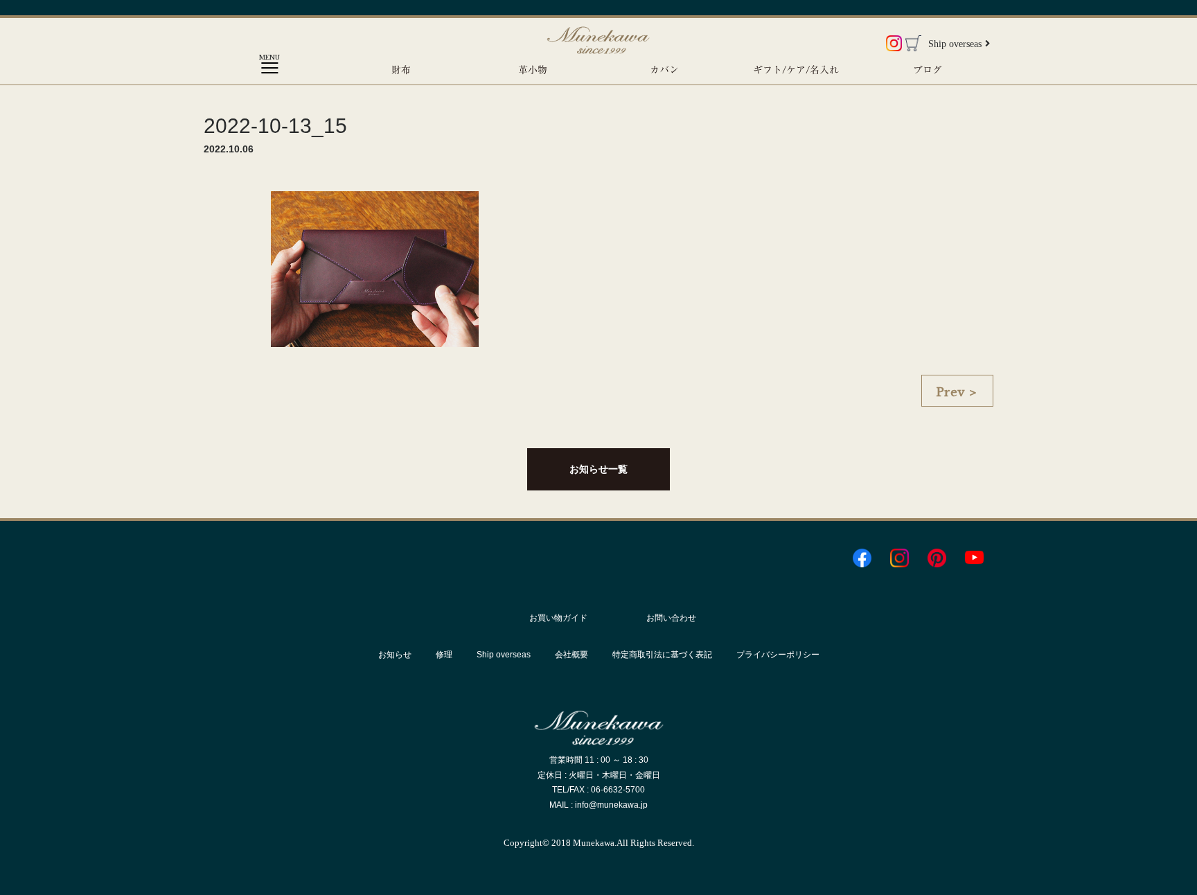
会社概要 (571, 654)
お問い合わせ (671, 618)
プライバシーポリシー (777, 654)
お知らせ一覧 (598, 469)
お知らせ (394, 654)
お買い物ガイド (558, 618)
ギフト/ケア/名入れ (796, 70)
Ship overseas (955, 43)
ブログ (927, 70)
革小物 (532, 70)
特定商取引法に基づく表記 (662, 654)
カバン (664, 70)
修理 (444, 654)
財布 (401, 70)
